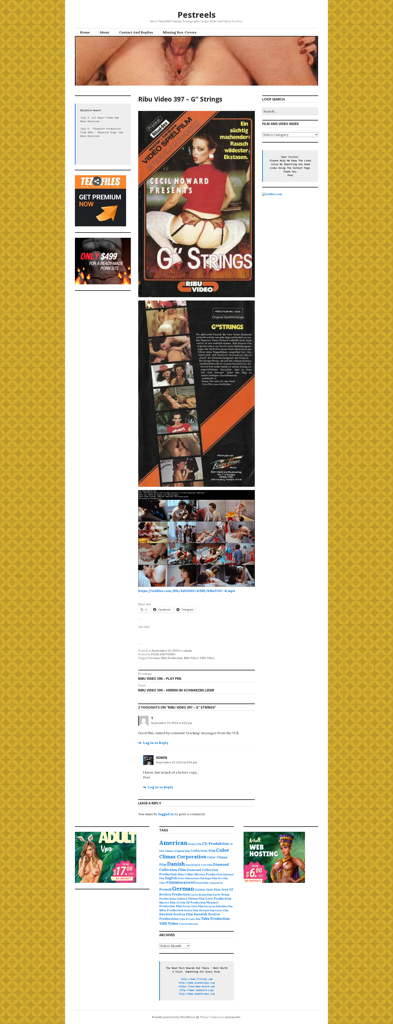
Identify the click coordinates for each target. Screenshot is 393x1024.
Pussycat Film (212, 906)
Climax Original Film (177, 850)
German (154, 658)
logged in (166, 814)
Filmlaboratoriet (181, 882)
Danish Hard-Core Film (199, 864)
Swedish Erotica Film (176, 914)
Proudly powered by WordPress (173, 1017)
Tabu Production (215, 918)
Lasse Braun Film (201, 894)
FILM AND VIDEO (163, 654)
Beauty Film (194, 844)
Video (211, 658)
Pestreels (196, 14)
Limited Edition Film (191, 898)
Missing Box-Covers (179, 32)
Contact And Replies (136, 32)
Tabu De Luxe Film (189, 919)
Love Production (218, 898)
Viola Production (188, 923)
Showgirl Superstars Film (213, 910)
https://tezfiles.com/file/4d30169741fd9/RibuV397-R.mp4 (186, 591)
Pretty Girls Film (193, 906)
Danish (176, 863)
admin (187, 650)
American (173, 842)
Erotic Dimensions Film (191, 878)
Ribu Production (172, 658)
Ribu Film (227, 906)
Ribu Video (191, 658)
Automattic (233, 1017)
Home (85, 32)
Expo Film (211, 878)
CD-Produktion (215, 843)
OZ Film (180, 902)
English (171, 878)
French (165, 889)
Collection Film (203, 851)
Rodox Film (191, 910)
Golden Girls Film (208, 889)
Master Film (167, 902)
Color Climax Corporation (194, 853)
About (104, 32)
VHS (203, 658)
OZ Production (196, 902)
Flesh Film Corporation (209, 882)
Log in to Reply (155, 743)
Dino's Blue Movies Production (199, 874)
